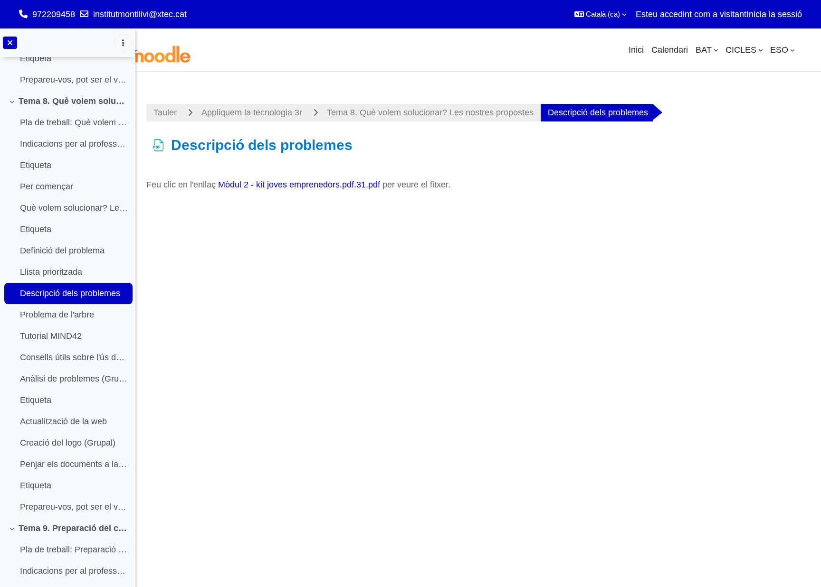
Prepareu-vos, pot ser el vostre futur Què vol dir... (74, 507)
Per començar (46, 186)
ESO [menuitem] (779, 50)
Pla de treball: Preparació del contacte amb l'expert (74, 549)
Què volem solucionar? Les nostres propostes (74, 208)
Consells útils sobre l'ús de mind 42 (74, 357)
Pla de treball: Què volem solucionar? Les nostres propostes (74, 122)
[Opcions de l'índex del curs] (123, 42)
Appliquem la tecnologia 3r (251, 112)
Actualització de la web (63, 421)
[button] (600, 14)
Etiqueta (35, 58)
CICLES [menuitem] (741, 50)
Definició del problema (62, 250)
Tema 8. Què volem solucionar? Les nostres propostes (73, 101)
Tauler (165, 112)
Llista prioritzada (51, 272)
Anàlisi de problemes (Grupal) (74, 378)
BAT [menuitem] (704, 50)
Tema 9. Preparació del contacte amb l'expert (73, 528)
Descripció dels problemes (70, 293)
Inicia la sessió (774, 14)
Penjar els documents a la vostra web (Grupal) (74, 464)
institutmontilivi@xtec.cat (140, 14)
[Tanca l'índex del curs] (10, 42)
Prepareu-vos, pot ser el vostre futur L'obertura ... (74, 79)
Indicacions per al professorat (74, 144)
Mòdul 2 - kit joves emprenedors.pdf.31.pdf (299, 184)
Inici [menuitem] (636, 50)
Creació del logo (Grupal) (67, 442)
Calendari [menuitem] (669, 50)
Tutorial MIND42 (51, 336)
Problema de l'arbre (57, 314)
